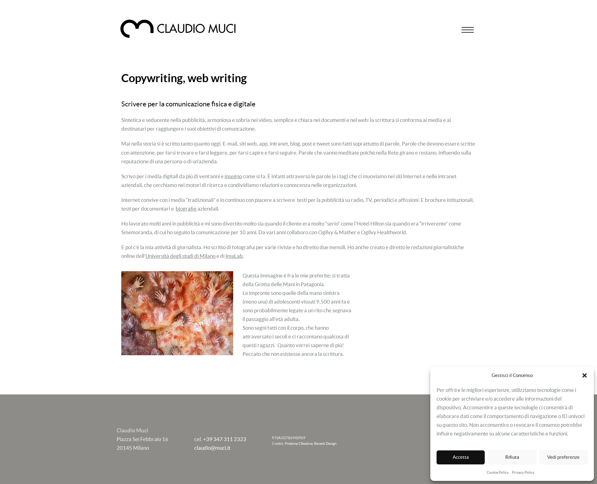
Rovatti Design (325, 443)
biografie (186, 209)
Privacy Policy (523, 472)
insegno (233, 176)
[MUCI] (178, 28)
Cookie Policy (498, 472)
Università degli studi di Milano (180, 256)
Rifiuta (512, 457)
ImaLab (234, 256)
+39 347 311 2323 (224, 439)
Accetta (461, 457)
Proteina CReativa (299, 443)
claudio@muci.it (212, 448)
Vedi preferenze (563, 457)
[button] (584, 375)
